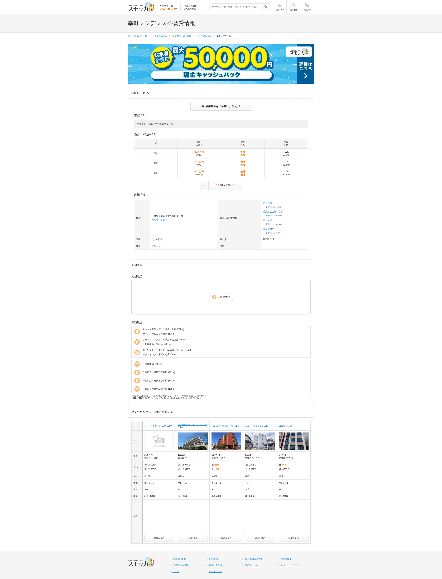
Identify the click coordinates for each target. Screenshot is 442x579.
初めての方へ (251, 565)
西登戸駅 (267, 203)
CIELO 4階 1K (285, 426)
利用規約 (213, 559)
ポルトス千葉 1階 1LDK (256, 426)
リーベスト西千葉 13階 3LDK (158, 426)
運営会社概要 (179, 559)
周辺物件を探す (159, 219)
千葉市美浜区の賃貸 (181, 36)
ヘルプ (175, 571)
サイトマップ (215, 571)
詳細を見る (159, 538)
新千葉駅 (267, 220)
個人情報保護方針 (254, 559)
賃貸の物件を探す (141, 36)
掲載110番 (286, 559)
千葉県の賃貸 (161, 36)
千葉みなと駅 (269, 211)
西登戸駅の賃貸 (203, 36)
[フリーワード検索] (265, 7)
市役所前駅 (268, 229)
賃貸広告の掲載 (180, 565)
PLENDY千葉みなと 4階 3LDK (226, 426)
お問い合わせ (215, 565)
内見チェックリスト (291, 565)
